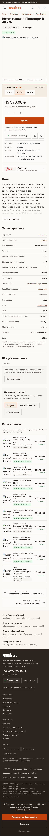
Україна (44, 240)
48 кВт (30, 92)
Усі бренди (7, 714)
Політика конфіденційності (14, 731)
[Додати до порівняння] (35, 136)
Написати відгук (14, 379)
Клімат (34, 773)
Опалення (7, 777)
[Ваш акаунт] (39, 7)
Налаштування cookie (11, 797)
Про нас (6, 724)
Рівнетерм (42, 235)
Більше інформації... (25, 810)
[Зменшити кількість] (8, 113)
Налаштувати (25, 831)
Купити (24, 120)
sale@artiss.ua (12, 412)
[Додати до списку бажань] (41, 136)
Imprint (6, 739)
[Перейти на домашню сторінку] (18, 7)
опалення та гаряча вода (37, 284)
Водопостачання (10, 773)
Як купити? (7, 699)
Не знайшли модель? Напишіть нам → (19, 688)
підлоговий (42, 289)
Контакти (7, 710)
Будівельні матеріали (33, 769)
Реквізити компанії (11, 735)
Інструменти (23, 773)
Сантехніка (32, 777)
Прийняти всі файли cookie (24, 817)
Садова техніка (19, 777)
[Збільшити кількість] (20, 113)
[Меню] (4, 7)
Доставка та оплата (11, 702)
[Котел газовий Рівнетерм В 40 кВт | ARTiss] (24, 56)
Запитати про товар (18, 136)
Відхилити (24, 824)
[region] (24, 56)
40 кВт (19, 92)
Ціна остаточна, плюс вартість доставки (21, 107)
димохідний (42, 305)
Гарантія (6, 706)
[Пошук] (32, 7)
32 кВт (9, 92)
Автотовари (17, 769)
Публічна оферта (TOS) (13, 727)
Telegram (10, 405)
